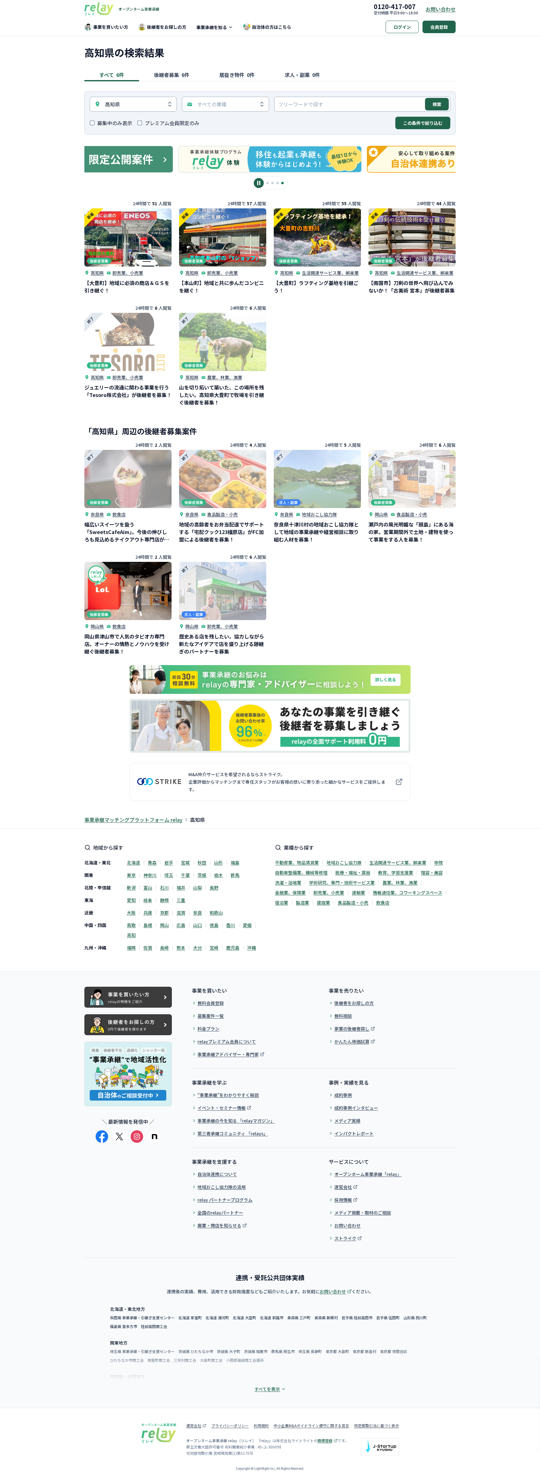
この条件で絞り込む (422, 123)
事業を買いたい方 (110, 27)
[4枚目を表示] (282, 183)
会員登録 (439, 27)
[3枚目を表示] (277, 183)
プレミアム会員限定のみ (172, 123)
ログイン (402, 27)
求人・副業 (302, 75)
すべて (111, 75)
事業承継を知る (211, 27)
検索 (436, 104)
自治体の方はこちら (271, 27)
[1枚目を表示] (267, 183)
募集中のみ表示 (114, 123)
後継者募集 (171, 75)
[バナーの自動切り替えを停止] (259, 183)
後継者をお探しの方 (166, 27)
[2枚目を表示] (272, 183)
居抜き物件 (237, 75)
